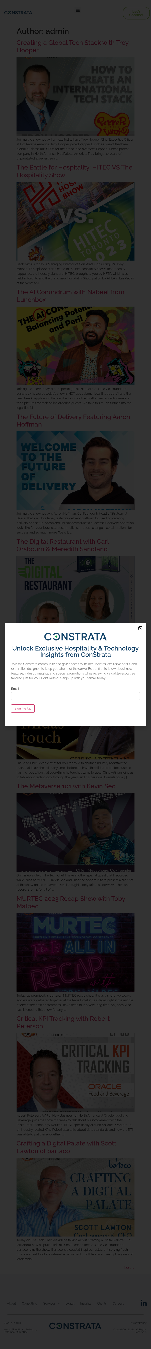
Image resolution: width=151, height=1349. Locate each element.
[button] (140, 628)
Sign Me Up (23, 708)
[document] (75, 674)
